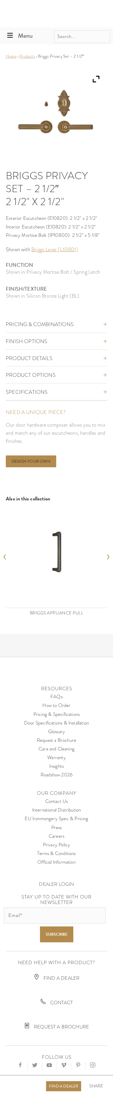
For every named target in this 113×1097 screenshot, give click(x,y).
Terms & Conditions (56, 853)
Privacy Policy (56, 844)
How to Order (56, 705)
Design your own (31, 461)
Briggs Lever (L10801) (54, 249)
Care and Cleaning (56, 749)
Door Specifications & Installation (56, 723)
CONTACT (61, 1002)
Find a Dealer (63, 1086)
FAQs (56, 696)
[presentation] (5, 554)
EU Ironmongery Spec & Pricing (56, 818)
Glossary (56, 731)
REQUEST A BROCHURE (61, 1027)
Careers (56, 836)
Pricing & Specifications (56, 714)
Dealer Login (56, 884)
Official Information (56, 862)
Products (27, 56)
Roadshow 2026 (56, 774)
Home (11, 56)
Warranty (56, 757)
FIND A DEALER (61, 978)
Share (96, 1086)
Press (56, 827)
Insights (56, 766)
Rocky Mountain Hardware (56, 13)
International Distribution (56, 810)
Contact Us (56, 801)
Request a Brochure (56, 740)
